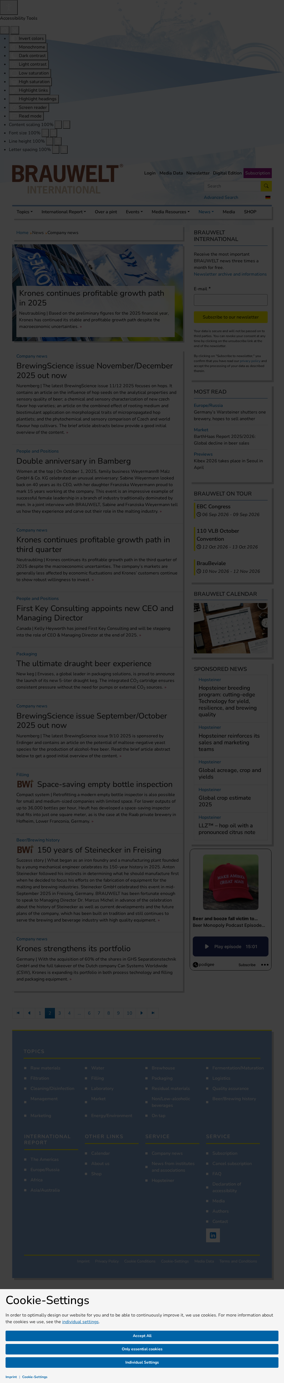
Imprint (11, 1377)
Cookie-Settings (34, 1377)
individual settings (80, 1322)
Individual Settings (142, 1362)
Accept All (142, 1335)
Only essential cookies (142, 1349)
